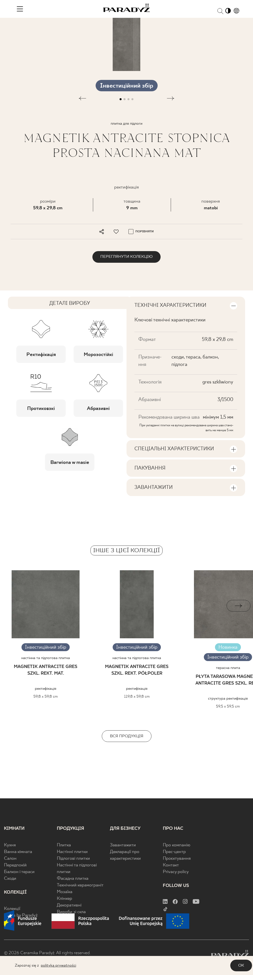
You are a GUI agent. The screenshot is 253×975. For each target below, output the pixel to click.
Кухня (10, 845)
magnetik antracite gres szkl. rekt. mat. (45, 670)
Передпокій (15, 865)
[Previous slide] (14, 606)
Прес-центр (174, 852)
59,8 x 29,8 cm (48, 208)
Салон (10, 858)
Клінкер (64, 898)
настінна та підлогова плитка (45, 658)
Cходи (10, 878)
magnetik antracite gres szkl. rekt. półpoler (137, 670)
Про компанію (176, 845)
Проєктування (177, 858)
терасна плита (228, 668)
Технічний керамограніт (80, 885)
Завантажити (123, 845)
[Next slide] (239, 606)
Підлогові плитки (73, 858)
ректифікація (45, 688)
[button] (82, 99)
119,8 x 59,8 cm (137, 696)
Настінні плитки (72, 852)
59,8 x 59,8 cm (45, 696)
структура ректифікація (228, 698)
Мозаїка (64, 892)
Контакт (171, 865)
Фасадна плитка (72, 878)
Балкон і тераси (19, 872)
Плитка (64, 845)
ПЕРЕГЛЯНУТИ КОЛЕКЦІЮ (126, 256)
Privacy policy (176, 872)
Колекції (12, 908)
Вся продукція (126, 736)
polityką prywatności (58, 965)
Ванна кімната (18, 852)
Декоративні (69, 905)
